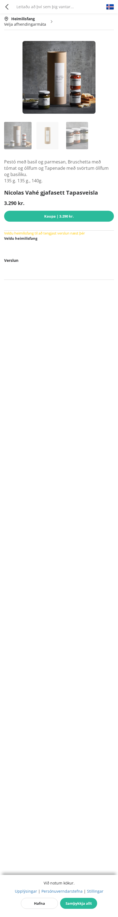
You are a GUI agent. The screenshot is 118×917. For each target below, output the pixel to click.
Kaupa (59, 216)
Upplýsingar (26, 891)
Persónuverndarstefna (62, 891)
